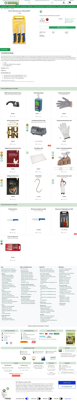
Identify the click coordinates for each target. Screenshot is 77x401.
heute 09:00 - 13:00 (45, 0)
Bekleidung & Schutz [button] (51, 6)
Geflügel (3, 273)
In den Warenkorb (63, 27)
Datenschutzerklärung (27, 393)
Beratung (25, 336)
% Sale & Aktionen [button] (71, 6)
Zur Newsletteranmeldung (67, 372)
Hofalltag (42, 314)
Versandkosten (46, 22)
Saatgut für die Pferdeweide (8, 306)
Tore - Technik (43, 285)
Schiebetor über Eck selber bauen (48, 276)
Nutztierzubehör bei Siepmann (8, 269)
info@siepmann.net (18, 373)
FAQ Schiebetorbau (44, 278)
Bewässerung (43, 305)
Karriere (6, 340)
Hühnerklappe (5, 282)
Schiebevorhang (24, 290)
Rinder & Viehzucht (5, 315)
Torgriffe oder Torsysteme (65, 277)
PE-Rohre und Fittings (45, 312)
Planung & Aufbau (63, 285)
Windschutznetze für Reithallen (28, 303)
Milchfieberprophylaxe (7, 318)
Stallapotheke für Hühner (7, 278)
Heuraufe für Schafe (6, 291)
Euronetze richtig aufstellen (8, 285)
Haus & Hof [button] (23, 6)
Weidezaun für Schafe (7, 294)
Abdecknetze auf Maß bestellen (9, 286)
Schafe (2, 290)
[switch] (39, 399)
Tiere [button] (18, 6)
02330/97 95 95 (38, 0)
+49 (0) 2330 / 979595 (8, 368)
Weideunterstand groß (7, 303)
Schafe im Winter (6, 293)
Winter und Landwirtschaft (46, 269)
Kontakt (5, 337)
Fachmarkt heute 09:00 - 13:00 (59, 0)
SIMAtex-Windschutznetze (27, 278)
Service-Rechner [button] (61, 6)
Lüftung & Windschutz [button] (39, 6)
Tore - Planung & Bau (44, 273)
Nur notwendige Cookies (67, 386)
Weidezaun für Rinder (64, 270)
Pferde (2, 305)
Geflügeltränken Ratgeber (8, 275)
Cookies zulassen (67, 382)
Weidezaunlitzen (63, 276)
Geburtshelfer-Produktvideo (8, 319)
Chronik (5, 339)
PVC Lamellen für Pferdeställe (27, 302)
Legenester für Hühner (7, 283)
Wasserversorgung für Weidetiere (9, 301)
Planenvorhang (24, 287)
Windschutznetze (24, 271)
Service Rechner (50, 352)
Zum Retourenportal (69, 350)
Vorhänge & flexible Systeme (27, 284)
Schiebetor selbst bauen (45, 275)
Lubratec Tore (24, 293)
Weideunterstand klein (7, 300)
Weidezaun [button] (3, 6)
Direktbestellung (27, 0)
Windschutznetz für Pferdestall (28, 300)
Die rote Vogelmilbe (6, 279)
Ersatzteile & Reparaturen (29, 334)
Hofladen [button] (30, 6)
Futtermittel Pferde (6, 313)
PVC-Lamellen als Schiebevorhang (28, 291)
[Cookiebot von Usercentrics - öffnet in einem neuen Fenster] (8, 399)
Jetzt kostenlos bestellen (70, 345)
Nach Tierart (62, 295)
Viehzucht (4, 317)
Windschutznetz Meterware (27, 276)
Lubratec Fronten (25, 282)
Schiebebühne (43, 300)
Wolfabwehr (4, 298)
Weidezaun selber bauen (64, 274)
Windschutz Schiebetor (26, 294)
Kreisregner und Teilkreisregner (47, 311)
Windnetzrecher (24, 269)
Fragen (24, 333)
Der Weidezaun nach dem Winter (66, 273)
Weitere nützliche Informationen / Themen (38, 326)
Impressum (18, 393)
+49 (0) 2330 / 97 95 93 (24, 368)
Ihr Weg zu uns (7, 336)
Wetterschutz (43, 302)
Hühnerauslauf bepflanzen (8, 276)
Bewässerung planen (45, 308)
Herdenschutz (62, 303)
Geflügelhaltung (5, 288)
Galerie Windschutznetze (26, 272)
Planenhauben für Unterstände (8, 271)
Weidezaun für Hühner (64, 283)
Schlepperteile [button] (11, 6)
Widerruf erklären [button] (16, 375)
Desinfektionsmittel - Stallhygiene (8, 270)
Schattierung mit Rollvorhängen (28, 285)
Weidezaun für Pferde (7, 309)
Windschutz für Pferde (7, 307)
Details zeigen (68, 398)
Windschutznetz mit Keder (27, 275)
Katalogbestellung (70, 330)
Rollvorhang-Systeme (26, 288)
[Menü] (6, 389)
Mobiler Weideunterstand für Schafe (10, 297)
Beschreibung (4, 49)
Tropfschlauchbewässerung (46, 309)
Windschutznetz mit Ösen (27, 273)
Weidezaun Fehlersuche (64, 279)
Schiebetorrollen (44, 287)
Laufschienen (43, 281)
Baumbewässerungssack (46, 306)
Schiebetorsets (43, 279)
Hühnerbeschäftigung (7, 281)
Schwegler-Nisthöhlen (45, 318)
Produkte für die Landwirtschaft (47, 271)
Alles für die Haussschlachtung (47, 270)
